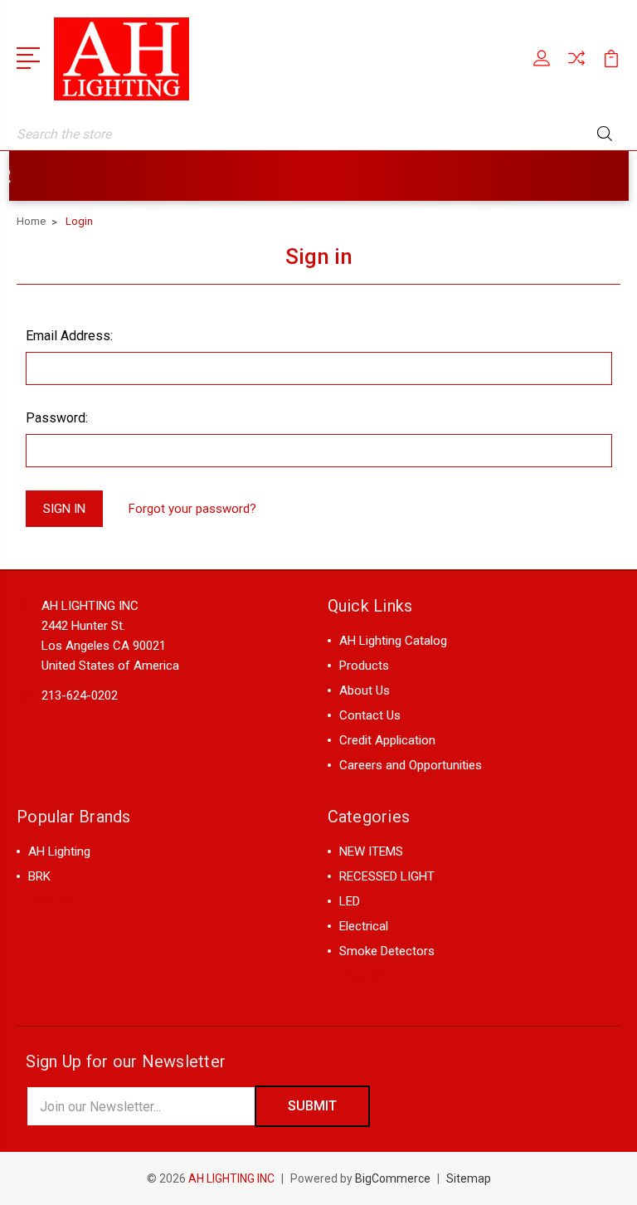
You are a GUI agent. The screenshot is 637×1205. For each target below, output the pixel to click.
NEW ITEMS (371, 851)
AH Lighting (59, 851)
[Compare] (576, 68)
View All (51, 901)
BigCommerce (392, 1178)
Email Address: (69, 336)
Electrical (363, 926)
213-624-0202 (79, 695)
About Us (364, 690)
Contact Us (370, 715)
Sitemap (468, 1178)
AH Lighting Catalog (393, 640)
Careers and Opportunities (410, 765)
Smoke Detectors (387, 951)
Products (364, 665)
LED (349, 901)
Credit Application (387, 740)
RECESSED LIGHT (387, 876)
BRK (39, 876)
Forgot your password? (192, 508)
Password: (57, 418)
